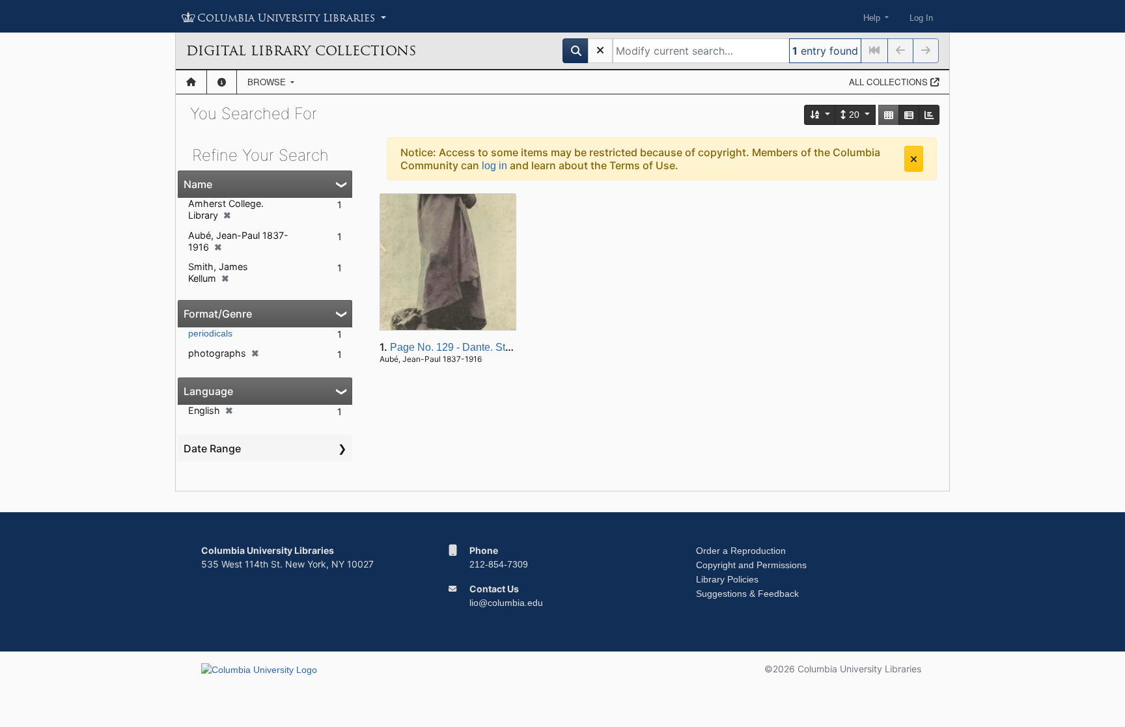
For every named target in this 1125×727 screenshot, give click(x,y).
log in (494, 165)
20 (854, 114)
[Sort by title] (820, 115)
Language (208, 391)
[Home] (191, 82)
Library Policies (727, 579)
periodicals (210, 333)
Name (198, 184)
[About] (221, 82)
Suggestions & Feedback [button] (747, 593)
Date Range (212, 448)
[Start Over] (600, 50)
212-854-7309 (498, 564)
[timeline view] (929, 115)
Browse (267, 81)
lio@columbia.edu (506, 602)
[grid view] (888, 115)
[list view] (908, 115)
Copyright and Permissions (751, 565)
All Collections (889, 81)
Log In (921, 18)
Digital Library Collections (301, 51)
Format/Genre (218, 313)
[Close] (913, 159)
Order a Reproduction (741, 550)
